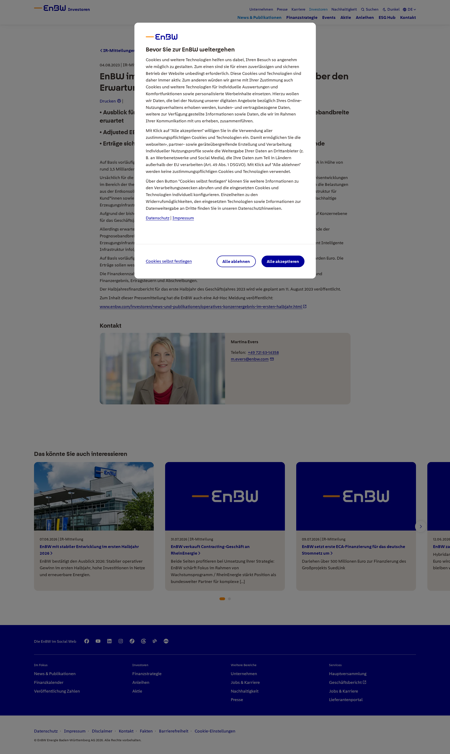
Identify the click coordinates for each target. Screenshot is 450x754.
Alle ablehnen (236, 261)
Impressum (183, 217)
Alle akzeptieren (283, 261)
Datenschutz (157, 217)
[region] (225, 377)
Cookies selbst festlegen (169, 261)
